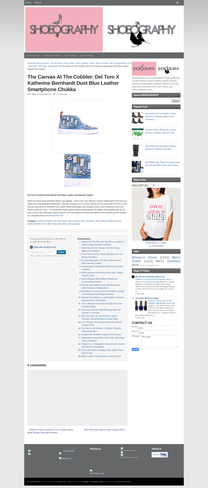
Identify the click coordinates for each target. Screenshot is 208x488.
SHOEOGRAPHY (34, 482)
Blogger (78, 451)
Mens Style (32, 66)
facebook (94, 460)
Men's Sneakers (87, 55)
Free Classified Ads (123, 482)
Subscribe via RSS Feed (44, 247)
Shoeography (53, 66)
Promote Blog (134, 457)
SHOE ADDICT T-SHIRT (156, 243)
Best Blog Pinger (36, 448)
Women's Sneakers (52, 55)
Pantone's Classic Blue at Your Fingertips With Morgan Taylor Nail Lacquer (161, 303)
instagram (94, 454)
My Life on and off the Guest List (150, 277)
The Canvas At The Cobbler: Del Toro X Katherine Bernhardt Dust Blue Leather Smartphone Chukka (73, 83)
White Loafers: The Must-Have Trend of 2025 (101, 356)
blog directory (111, 473)
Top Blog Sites (133, 450)
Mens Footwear (102, 63)
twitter (93, 457)
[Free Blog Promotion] (132, 452)
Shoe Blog (43, 66)
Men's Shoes (70, 55)
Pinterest (94, 463)
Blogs (122, 457)
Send (135, 349)
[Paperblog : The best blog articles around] (160, 456)
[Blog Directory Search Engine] (133, 454)
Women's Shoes (33, 55)
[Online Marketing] (99, 470)
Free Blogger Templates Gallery (91, 482)
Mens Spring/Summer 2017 (120, 63)
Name (135, 326)
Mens (92, 63)
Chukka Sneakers (42, 63)
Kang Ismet (61, 482)
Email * (135, 331)
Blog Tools (127, 457)
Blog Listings (65, 448)
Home (29, 63)
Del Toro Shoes (57, 63)
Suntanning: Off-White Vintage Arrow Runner (101, 334)
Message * (137, 336)
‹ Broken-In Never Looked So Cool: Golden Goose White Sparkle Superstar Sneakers (50, 431)
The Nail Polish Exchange (147, 298)
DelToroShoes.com (54, 215)
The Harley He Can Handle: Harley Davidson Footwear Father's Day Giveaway (160, 116)
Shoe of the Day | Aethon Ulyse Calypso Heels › (105, 430)
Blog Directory (125, 450)
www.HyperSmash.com (101, 468)
